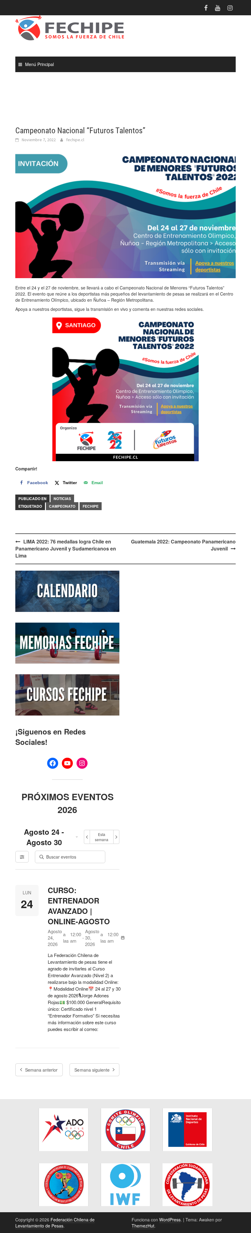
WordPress (170, 1219)
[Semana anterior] (87, 837)
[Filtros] (22, 857)
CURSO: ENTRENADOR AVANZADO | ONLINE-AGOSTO (79, 905)
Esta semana (101, 837)
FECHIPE (91, 506)
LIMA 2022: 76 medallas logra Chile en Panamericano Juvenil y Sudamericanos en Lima (65, 548)
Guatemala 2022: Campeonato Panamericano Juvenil (183, 545)
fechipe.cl (75, 139)
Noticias (62, 498)
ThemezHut (143, 1226)
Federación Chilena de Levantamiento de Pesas (55, 1222)
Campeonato (62, 506)
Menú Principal (39, 64)
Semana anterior (41, 1070)
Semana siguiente (92, 1070)
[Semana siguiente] (116, 837)
